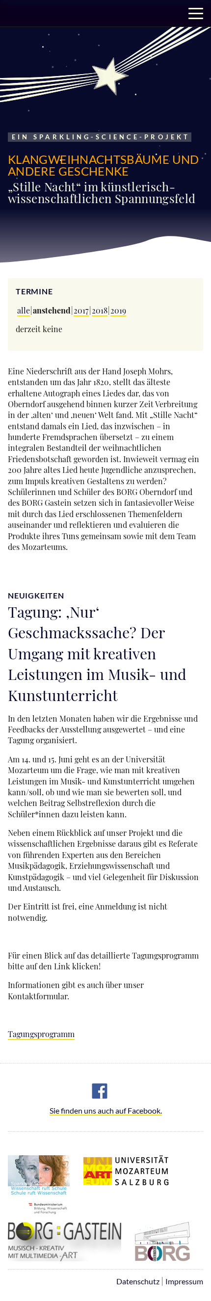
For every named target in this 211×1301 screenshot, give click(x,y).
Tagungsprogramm (41, 1034)
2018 (99, 310)
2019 (118, 310)
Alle (23, 310)
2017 (81, 310)
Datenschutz (137, 1281)
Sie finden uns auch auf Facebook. (106, 1111)
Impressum (184, 1281)
